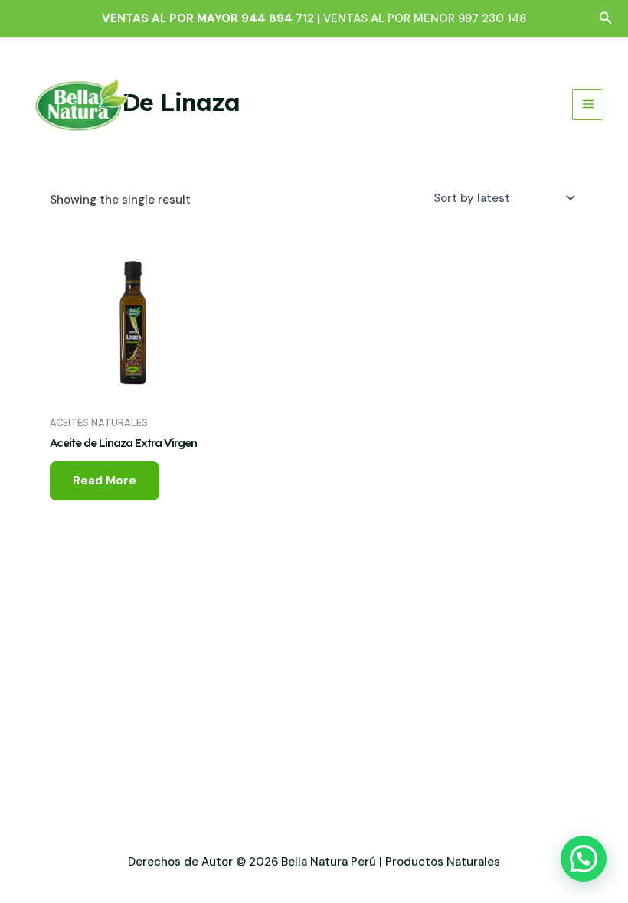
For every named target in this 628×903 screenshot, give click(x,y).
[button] (606, 18)
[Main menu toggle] (587, 104)
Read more (104, 480)
